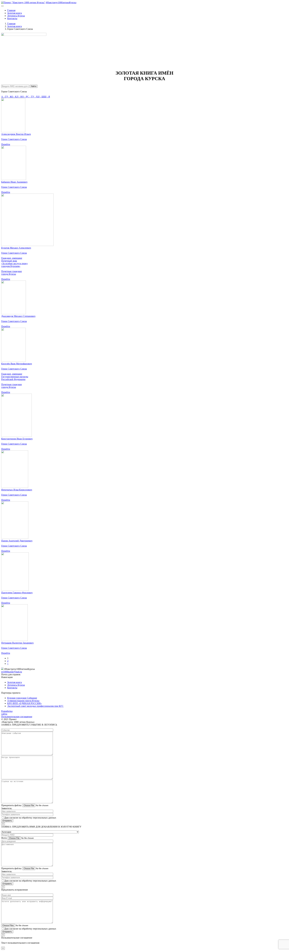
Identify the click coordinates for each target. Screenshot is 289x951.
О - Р (24, 96)
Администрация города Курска (23, 700)
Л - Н (19, 96)
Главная (11, 10)
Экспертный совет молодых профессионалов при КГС (35, 706)
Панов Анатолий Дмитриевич (16, 540)
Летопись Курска (16, 15)
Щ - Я (47, 96)
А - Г (3, 96)
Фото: (4, 838)
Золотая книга (14, 13)
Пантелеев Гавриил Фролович (17, 592)
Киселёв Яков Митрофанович (16, 363)
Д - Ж (9, 96)
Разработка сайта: (6, 712)
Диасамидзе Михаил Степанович (18, 316)
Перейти (5, 144)
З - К (14, 96)
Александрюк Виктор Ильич (16, 134)
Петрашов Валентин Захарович (17, 643)
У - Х (35, 96)
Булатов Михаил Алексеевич (16, 248)
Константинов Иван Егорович (17, 438)
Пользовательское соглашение (16, 716)
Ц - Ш (41, 96)
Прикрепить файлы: (11, 805)
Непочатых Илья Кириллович (16, 489)
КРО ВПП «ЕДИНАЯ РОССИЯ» (24, 703)
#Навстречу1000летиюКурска (61, 2)
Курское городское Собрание (22, 698)
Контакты (12, 18)
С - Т (29, 96)
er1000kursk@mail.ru (11, 671)
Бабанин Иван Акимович (14, 182)
